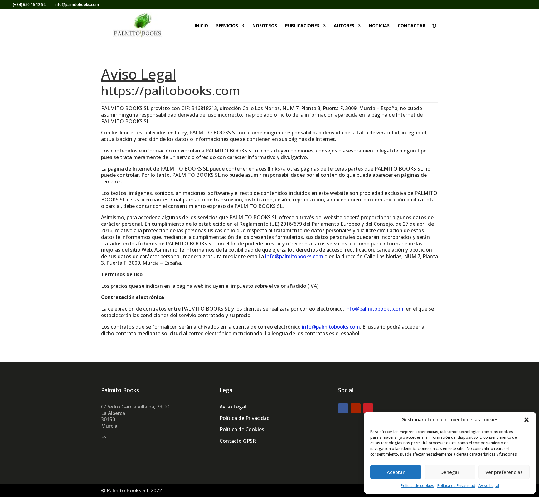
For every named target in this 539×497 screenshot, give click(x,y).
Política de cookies (417, 485)
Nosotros (264, 25)
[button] (526, 420)
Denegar (449, 472)
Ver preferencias (504, 472)
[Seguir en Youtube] (356, 408)
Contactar (411, 25)
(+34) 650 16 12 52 (29, 4)
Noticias (379, 25)
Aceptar (396, 472)
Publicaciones (302, 25)
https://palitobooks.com (170, 90)
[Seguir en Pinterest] (368, 408)
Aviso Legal (488, 485)
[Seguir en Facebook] (343, 408)
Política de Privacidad (456, 485)
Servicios (227, 25)
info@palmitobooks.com (294, 256)
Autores (344, 25)
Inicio (201, 25)
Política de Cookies (242, 429)
